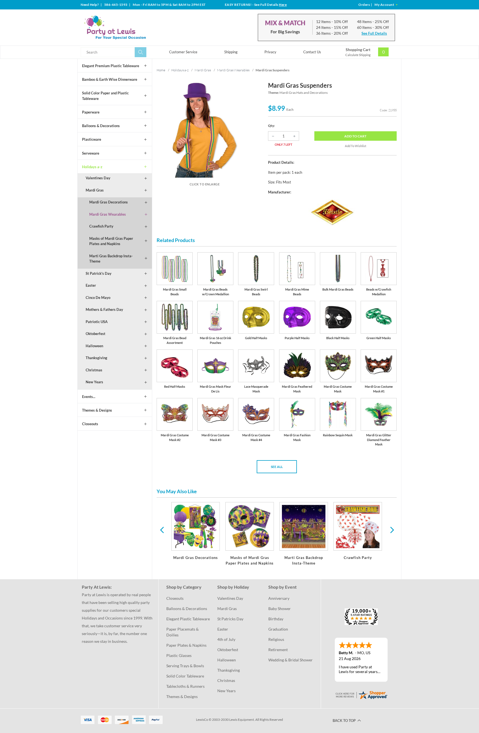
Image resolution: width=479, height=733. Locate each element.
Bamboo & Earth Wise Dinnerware (109, 79)
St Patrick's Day (98, 273)
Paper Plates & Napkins (186, 645)
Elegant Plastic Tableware (188, 618)
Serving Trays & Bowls (185, 665)
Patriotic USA (97, 321)
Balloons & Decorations (101, 126)
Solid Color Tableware (185, 676)
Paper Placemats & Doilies (183, 632)
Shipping (231, 52)
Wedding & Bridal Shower (290, 660)
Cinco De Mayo (98, 297)
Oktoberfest (95, 333)
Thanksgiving (96, 358)
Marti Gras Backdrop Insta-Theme (111, 259)
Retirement (278, 649)
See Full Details (374, 33)
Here (283, 4)
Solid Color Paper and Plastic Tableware (105, 96)
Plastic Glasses (179, 655)
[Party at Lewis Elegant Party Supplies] (128, 27)
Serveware (90, 153)
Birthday (275, 618)
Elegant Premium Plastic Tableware (110, 66)
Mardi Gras (95, 190)
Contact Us (312, 52)
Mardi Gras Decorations (108, 202)
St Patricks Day (230, 618)
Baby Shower (279, 608)
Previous (162, 529)
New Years (94, 382)
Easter (91, 285)
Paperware (91, 112)
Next (391, 529)
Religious (276, 639)
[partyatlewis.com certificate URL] (361, 694)
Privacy (270, 52)
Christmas (94, 370)
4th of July (226, 639)
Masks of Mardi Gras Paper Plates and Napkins (111, 241)
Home (161, 70)
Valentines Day (98, 178)
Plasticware (91, 139)
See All (277, 467)
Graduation (278, 629)
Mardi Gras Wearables (107, 214)
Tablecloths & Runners (185, 686)
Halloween (94, 346)
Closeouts (90, 424)
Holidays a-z (92, 167)
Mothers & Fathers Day (104, 309)
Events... (88, 396)
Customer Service (183, 52)
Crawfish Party (101, 226)
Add (355, 136)
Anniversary (278, 598)
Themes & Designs (97, 410)
